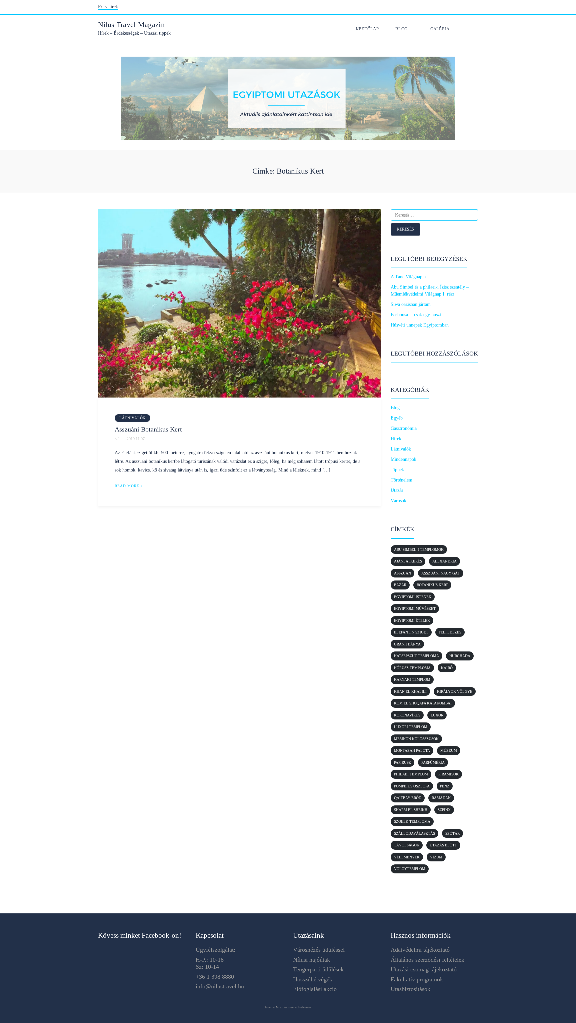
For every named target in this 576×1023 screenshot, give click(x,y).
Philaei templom (411, 774)
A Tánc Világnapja (408, 276)
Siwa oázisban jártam (411, 304)
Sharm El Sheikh (410, 810)
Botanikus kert (432, 585)
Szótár (452, 833)
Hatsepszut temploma (416, 656)
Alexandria (444, 561)
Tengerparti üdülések (318, 969)
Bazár (400, 585)
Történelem (401, 480)
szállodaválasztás (414, 833)
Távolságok (406, 845)
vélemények (407, 857)
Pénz (444, 786)
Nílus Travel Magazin (131, 24)
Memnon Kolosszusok (416, 739)
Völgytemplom (409, 869)
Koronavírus (407, 715)
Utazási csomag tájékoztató (424, 969)
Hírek (396, 438)
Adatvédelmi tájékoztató (420, 949)
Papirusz (402, 762)
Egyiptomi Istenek (412, 597)
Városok (398, 500)
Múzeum (448, 750)
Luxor (437, 715)
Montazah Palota (412, 750)
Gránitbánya (407, 644)
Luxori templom (410, 727)
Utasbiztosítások (410, 989)
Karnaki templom (412, 679)
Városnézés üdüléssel (319, 949)
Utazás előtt (443, 845)
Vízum (436, 857)
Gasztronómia (404, 428)
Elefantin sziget (411, 632)
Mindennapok (403, 459)
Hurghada (459, 656)
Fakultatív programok (417, 979)
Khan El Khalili (410, 691)
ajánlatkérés (408, 561)
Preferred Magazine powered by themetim (288, 1007)
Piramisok (448, 774)
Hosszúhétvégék (312, 979)
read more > (129, 486)
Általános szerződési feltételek (427, 959)
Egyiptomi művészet (415, 608)
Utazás (397, 490)
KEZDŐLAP (367, 28)
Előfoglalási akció (315, 989)
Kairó (447, 668)
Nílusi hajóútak (311, 959)
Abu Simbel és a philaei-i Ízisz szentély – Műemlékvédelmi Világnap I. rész (430, 291)
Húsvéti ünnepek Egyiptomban (420, 325)
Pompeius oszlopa (412, 786)
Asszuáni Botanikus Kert (148, 429)
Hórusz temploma (412, 668)
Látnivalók (132, 418)
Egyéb (397, 418)
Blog (401, 28)
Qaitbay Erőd (407, 798)
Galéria (440, 28)
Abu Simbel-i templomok (419, 549)
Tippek (397, 469)
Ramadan (441, 798)
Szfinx (444, 810)
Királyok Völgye (454, 691)
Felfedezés (450, 632)
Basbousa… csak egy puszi (416, 314)
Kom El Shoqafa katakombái (423, 703)
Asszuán (402, 573)
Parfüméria (433, 762)
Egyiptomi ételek (412, 620)
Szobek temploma (412, 821)
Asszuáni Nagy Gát (440, 573)
